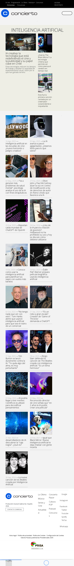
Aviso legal (13, 535)
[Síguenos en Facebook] (46, 13)
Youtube (64, 513)
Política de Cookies (39, 535)
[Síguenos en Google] (40, 13)
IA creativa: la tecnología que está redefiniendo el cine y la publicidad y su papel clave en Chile (19, 58)
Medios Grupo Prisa (37, 548)
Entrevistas (11, 5)
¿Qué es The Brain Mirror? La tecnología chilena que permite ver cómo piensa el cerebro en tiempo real (45, 63)
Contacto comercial (14, 509)
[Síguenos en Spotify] (54, 13)
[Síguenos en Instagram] (43, 13)
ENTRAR (57, 3)
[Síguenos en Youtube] (51, 13)
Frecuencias (21, 5)
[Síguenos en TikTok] (57, 13)
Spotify (64, 517)
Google (64, 494)
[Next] (56, 562)
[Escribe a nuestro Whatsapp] (60, 13)
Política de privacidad (25, 535)
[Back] (36, 562)
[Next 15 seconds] (51, 562)
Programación (15, 3)
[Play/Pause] (46, 562)
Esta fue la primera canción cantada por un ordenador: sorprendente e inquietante (45, 100)
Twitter (64, 510)
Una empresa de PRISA (37, 544)
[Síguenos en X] (49, 13)
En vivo (8, 3)
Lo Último (24, 3)
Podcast (52, 508)
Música (41, 498)
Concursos (39, 3)
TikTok (64, 520)
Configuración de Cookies (55, 535)
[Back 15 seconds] (41, 562)
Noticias (31, 3)
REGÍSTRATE (58, 5)
